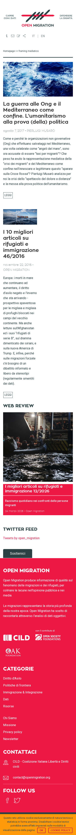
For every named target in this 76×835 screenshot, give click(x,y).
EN (43, 36)
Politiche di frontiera (17, 685)
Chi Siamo (10, 718)
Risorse (8, 706)
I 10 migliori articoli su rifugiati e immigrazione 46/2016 (21, 244)
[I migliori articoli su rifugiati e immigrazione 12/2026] (38, 447)
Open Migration (38, 18)
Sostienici (17, 553)
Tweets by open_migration (21, 538)
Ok (41, 830)
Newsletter (10, 739)
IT (33, 36)
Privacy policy (12, 732)
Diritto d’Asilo (12, 678)
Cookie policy (60, 830)
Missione (9, 725)
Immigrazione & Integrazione (22, 692)
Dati (6, 699)
